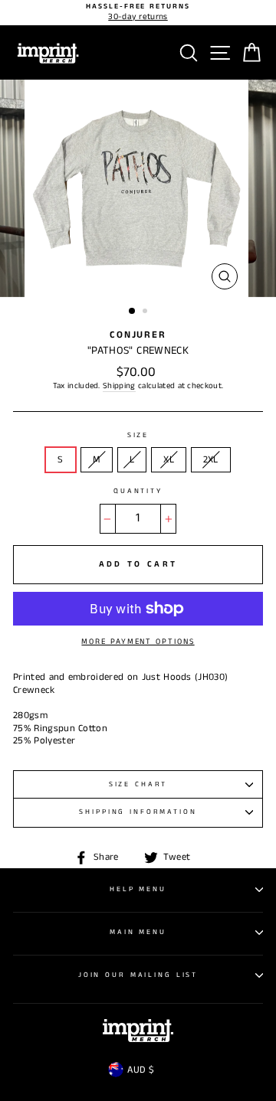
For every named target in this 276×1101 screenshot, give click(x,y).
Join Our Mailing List (138, 975)
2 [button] (146, 312)
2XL (211, 459)
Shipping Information (137, 812)
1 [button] (132, 311)
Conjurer (138, 334)
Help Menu (138, 889)
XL (168, 459)
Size (138, 435)
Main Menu (138, 932)
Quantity (138, 491)
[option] (138, 12)
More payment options (137, 641)
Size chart (138, 784)
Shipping (119, 386)
